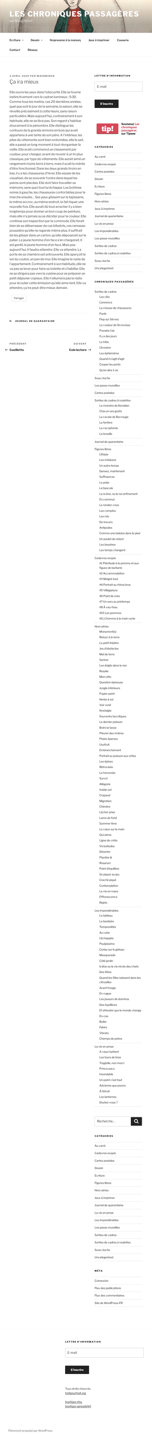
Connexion (101, 1280)
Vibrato (104, 1033)
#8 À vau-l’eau (108, 607)
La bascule (106, 488)
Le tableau (106, 915)
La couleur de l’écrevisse (114, 325)
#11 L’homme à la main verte (117, 618)
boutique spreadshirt (78, 1406)
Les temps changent (112, 550)
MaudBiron (46, 76)
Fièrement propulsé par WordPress (30, 1430)
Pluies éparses (108, 738)
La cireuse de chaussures (115, 308)
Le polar (104, 482)
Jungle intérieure (109, 688)
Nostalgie (105, 710)
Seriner (103, 659)
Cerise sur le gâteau (111, 949)
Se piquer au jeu (109, 874)
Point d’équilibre (109, 868)
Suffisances (107, 476)
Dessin (35, 40)
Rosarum (105, 863)
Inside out (105, 789)
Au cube (104, 932)
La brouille (105, 433)
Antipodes (105, 527)
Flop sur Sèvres (109, 319)
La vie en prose (104, 223)
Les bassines (107, 544)
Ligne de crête (108, 840)
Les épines (106, 761)
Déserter (104, 851)
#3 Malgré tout (108, 579)
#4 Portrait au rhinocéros (115, 584)
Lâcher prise (107, 812)
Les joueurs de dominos (114, 999)
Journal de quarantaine (35, 321)
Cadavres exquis (105, 164)
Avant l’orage (107, 987)
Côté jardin (106, 960)
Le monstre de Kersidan (114, 405)
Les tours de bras (110, 1057)
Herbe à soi (106, 699)
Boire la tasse (107, 727)
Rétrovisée (106, 767)
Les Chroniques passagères (74, 14)
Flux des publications (108, 1288)
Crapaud (104, 795)
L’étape (103, 454)
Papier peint (107, 693)
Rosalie (103, 671)
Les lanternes (107, 1096)
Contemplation (108, 885)
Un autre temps (109, 465)
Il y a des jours (108, 336)
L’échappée (106, 938)
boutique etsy (73, 1401)
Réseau (32, 49)
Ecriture (15, 40)
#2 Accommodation (111, 573)
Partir (102, 313)
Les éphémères (109, 353)
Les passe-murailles (107, 238)
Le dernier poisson (110, 721)
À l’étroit (104, 1091)
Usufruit (104, 744)
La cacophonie (108, 428)
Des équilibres (108, 1004)
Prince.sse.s (107, 1068)
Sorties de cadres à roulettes (113, 253)
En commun (107, 499)
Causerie (123, 40)
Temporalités (107, 926)
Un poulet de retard (111, 539)
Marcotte (105, 676)
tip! (107, 128)
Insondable (106, 1074)
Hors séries (102, 201)
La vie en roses (108, 891)
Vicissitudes (107, 846)
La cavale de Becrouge (113, 417)
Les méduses (107, 459)
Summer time (108, 823)
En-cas (103, 1016)
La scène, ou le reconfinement (118, 493)
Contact (15, 49)
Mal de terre (107, 654)
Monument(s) (107, 631)
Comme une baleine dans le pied (119, 533)
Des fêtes (105, 972)
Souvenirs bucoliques (112, 716)
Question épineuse (111, 682)
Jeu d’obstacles (109, 648)
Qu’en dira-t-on (108, 370)
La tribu (104, 342)
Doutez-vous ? (108, 1102)
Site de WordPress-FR (109, 1303)
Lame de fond (108, 818)
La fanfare (105, 422)
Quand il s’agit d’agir (111, 358)
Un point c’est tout (110, 1080)
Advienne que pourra (112, 1085)
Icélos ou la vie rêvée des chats (119, 966)
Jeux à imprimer (98, 40)
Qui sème (105, 834)
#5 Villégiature (108, 590)
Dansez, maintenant (112, 471)
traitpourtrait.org (75, 1393)
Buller (103, 1021)
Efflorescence (108, 896)
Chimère (104, 806)
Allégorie (104, 784)
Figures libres (103, 193)
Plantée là (105, 857)
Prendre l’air (107, 330)
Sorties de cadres (106, 246)
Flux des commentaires (109, 1295)
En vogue (105, 993)
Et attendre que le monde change (120, 1010)
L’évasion (105, 347)
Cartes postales (104, 171)
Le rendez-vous (109, 505)
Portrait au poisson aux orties (117, 755)
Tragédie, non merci (111, 1063)
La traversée (107, 772)
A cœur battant (109, 1051)
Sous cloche (102, 260)
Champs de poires (110, 1038)
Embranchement (110, 750)
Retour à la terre (109, 637)
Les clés (104, 296)
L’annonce (105, 302)
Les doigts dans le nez (113, 665)
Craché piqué (107, 880)
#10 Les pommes (110, 613)
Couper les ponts (110, 364)
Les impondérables (107, 231)
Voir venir (105, 705)
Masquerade (107, 955)
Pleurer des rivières (111, 733)
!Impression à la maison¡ (65, 40)
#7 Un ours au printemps (114, 601)
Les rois (104, 516)
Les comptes (107, 510)
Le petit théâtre (109, 643)
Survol (103, 778)
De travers (106, 522)
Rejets (103, 902)
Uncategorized (104, 268)
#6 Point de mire (109, 596)
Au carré (100, 156)
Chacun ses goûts (110, 411)
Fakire (103, 1027)
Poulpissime (107, 943)
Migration (105, 801)
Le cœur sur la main (111, 829)
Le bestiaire (106, 921)
